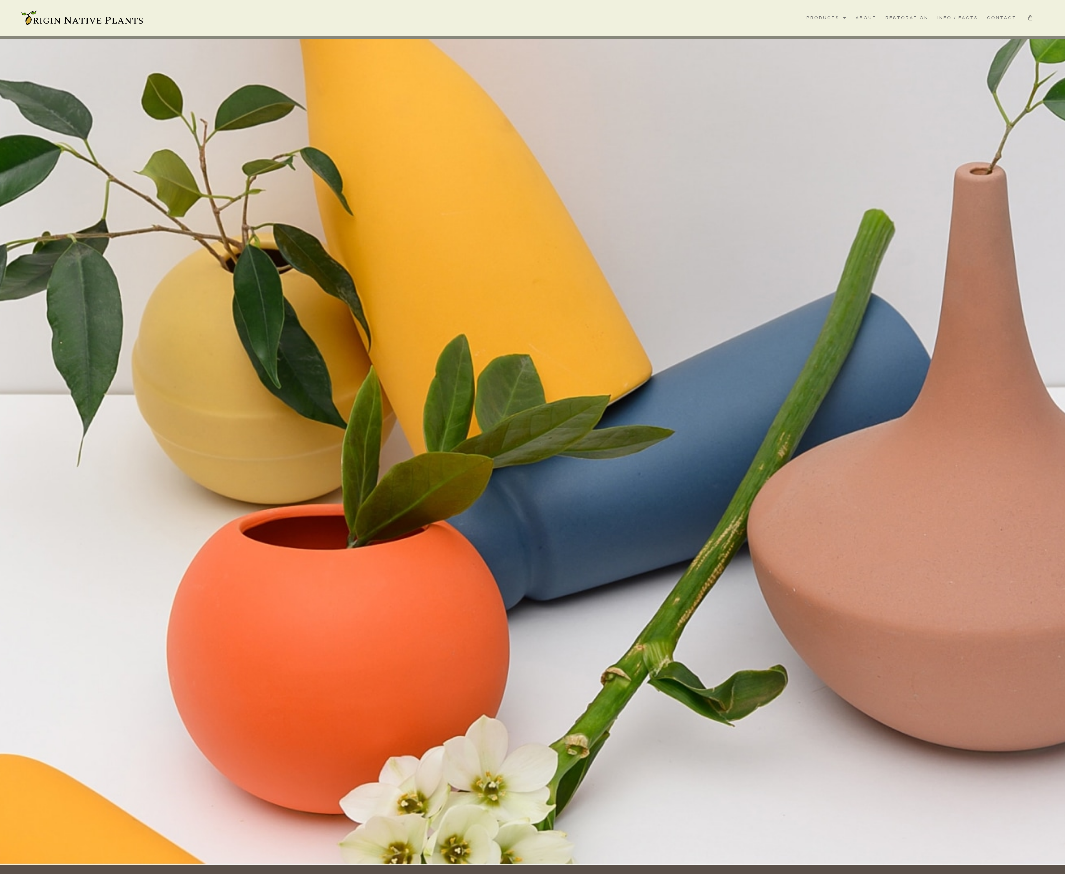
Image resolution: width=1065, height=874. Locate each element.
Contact (1001, 18)
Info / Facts (957, 18)
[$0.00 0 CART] (1030, 18)
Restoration (907, 18)
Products (823, 18)
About (866, 18)
